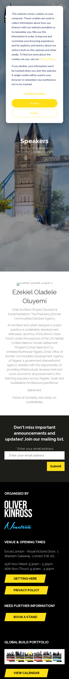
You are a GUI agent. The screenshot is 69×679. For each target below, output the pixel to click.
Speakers (41, 148)
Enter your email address (34, 449)
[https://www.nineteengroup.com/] (18, 528)
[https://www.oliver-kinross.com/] (18, 516)
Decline (34, 113)
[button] (25, 578)
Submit (55, 466)
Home (26, 148)
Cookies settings (34, 93)
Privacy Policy (47, 59)
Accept (34, 103)
